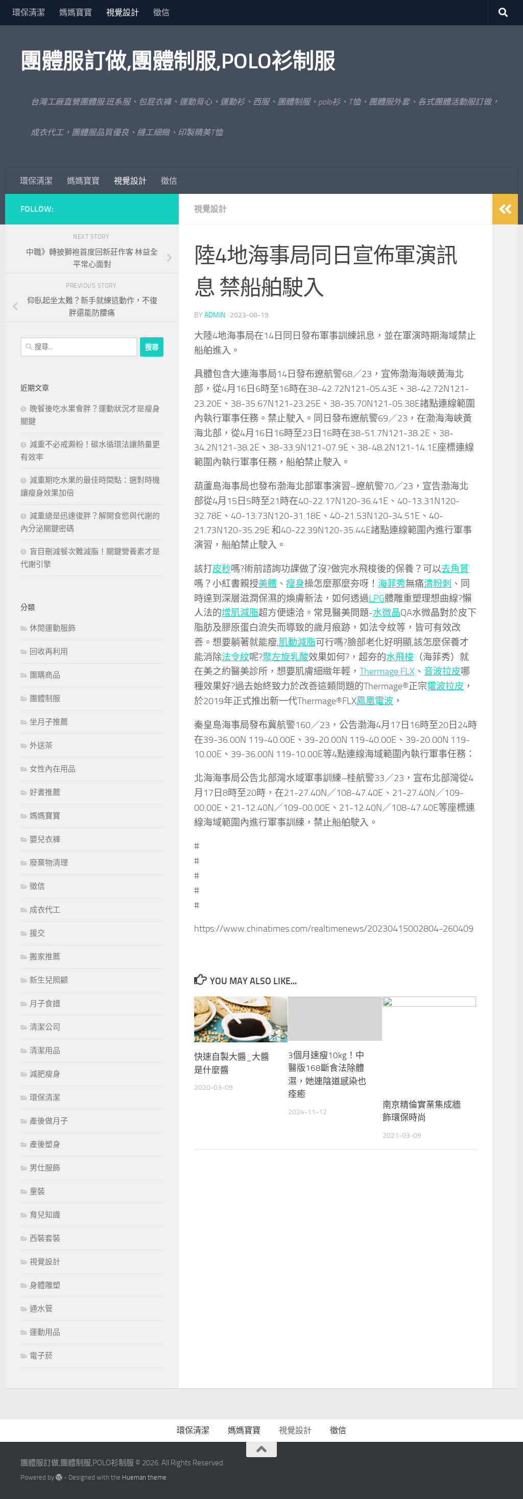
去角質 (455, 568)
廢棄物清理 (49, 862)
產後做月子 (49, 1121)
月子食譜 (45, 1003)
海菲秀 (392, 583)
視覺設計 (122, 12)
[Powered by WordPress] (59, 1477)
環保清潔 (28, 12)
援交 (37, 933)
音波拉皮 (442, 671)
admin (214, 315)
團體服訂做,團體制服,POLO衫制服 (177, 61)
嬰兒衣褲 (45, 839)
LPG (377, 598)
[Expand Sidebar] (505, 209)
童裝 (37, 1191)
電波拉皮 (445, 686)
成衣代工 (45, 909)
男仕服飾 (45, 1167)
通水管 (41, 1308)
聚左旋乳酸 (285, 657)
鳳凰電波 (374, 701)
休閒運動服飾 (53, 628)
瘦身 (295, 583)
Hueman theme (144, 1477)
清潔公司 (45, 1027)
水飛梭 (400, 657)
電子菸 (41, 1355)
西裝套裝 (45, 1238)
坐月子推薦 (49, 722)
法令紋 (235, 657)
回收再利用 (49, 651)
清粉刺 (437, 583)
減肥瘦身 (45, 1074)
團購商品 (45, 675)
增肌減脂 (240, 612)
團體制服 (45, 698)
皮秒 (221, 568)
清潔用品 (45, 1050)
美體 (267, 583)
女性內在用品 (53, 768)
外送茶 (41, 745)
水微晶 (386, 612)
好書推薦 (45, 792)
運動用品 (45, 1332)
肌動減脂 (297, 642)
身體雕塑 (45, 1285)
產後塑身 (45, 1144)
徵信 (161, 12)
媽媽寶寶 (75, 12)
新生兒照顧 (49, 980)
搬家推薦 (45, 956)
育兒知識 (45, 1214)
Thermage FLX (387, 671)
